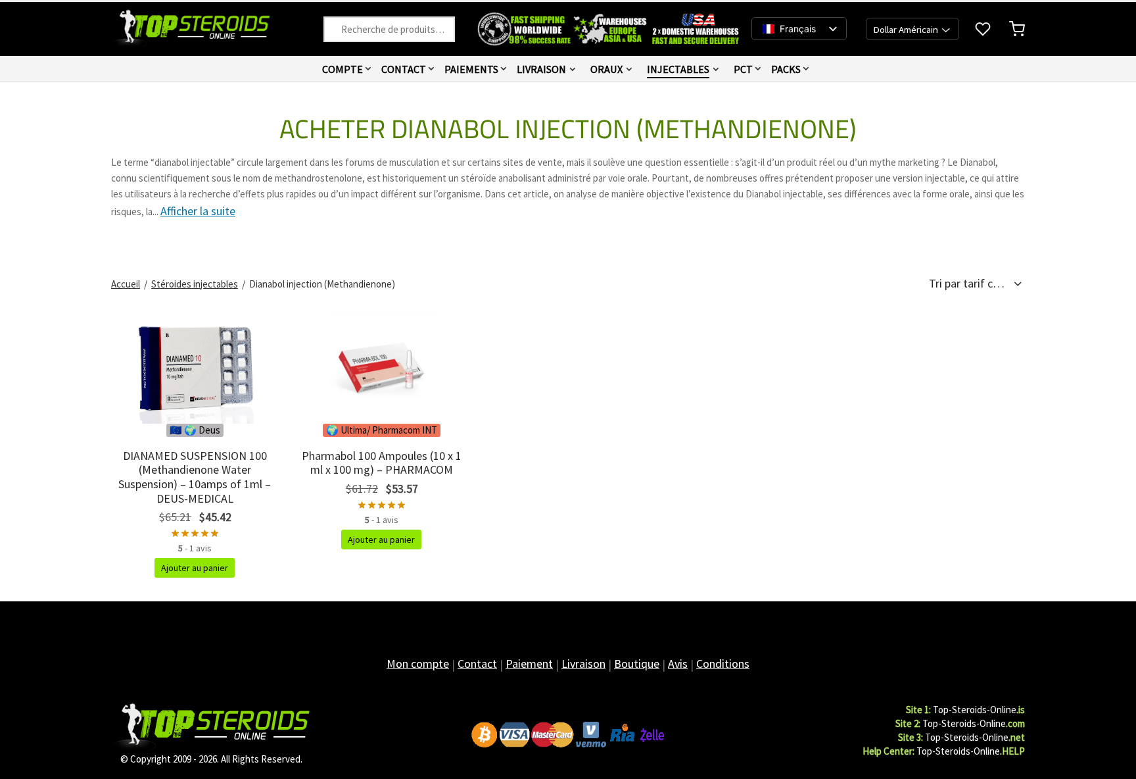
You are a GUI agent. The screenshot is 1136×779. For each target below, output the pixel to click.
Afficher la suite (197, 210)
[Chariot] (1017, 29)
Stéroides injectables (194, 284)
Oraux (606, 69)
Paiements (471, 69)
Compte (342, 69)
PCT (743, 69)
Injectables (678, 69)
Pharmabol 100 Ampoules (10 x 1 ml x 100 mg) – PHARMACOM (382, 463)
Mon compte (418, 663)
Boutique (636, 663)
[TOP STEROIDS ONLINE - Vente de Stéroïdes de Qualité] (211, 726)
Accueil (125, 284)
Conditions (722, 663)
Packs (786, 69)
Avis (678, 663)
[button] (194, 568)
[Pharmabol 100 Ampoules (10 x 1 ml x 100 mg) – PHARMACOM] (381, 368)
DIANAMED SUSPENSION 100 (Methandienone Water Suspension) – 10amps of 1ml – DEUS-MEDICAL (194, 477)
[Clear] (337, 29)
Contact (403, 69)
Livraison (541, 69)
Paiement (529, 663)
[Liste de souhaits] (984, 29)
